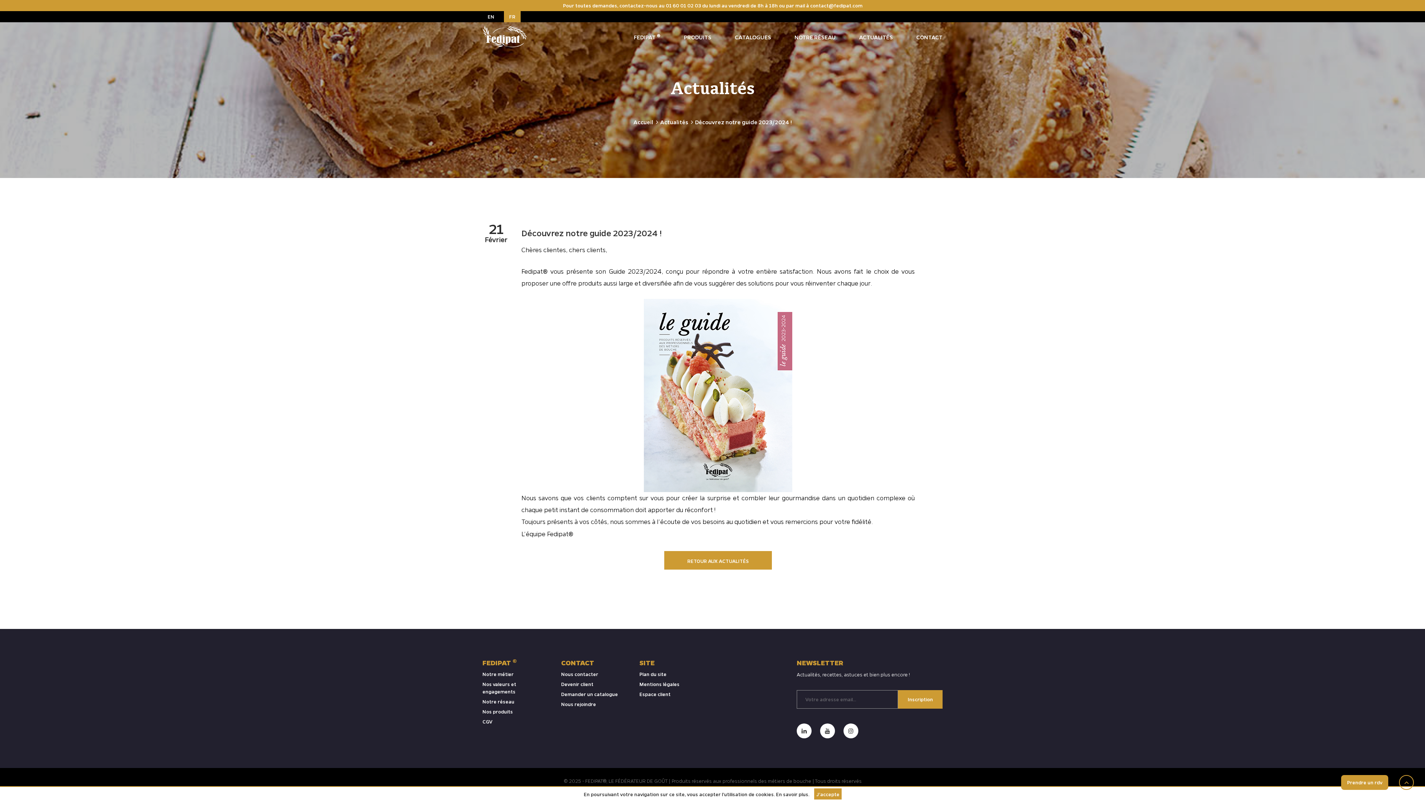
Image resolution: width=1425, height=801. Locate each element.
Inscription (920, 699)
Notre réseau (815, 37)
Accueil (643, 122)
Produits (697, 37)
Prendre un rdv (1364, 782)
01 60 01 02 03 (683, 5)
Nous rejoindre (578, 704)
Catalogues (753, 37)
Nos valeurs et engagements (499, 688)
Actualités (876, 37)
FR (512, 16)
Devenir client (577, 684)
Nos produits (497, 711)
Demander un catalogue (589, 694)
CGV (487, 721)
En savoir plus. (792, 794)
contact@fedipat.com (836, 5)
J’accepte (827, 794)
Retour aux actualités (718, 561)
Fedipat (647, 37)
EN (491, 16)
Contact (929, 37)
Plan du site (652, 674)
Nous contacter (579, 674)
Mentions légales (659, 684)
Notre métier (498, 674)
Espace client (655, 694)
